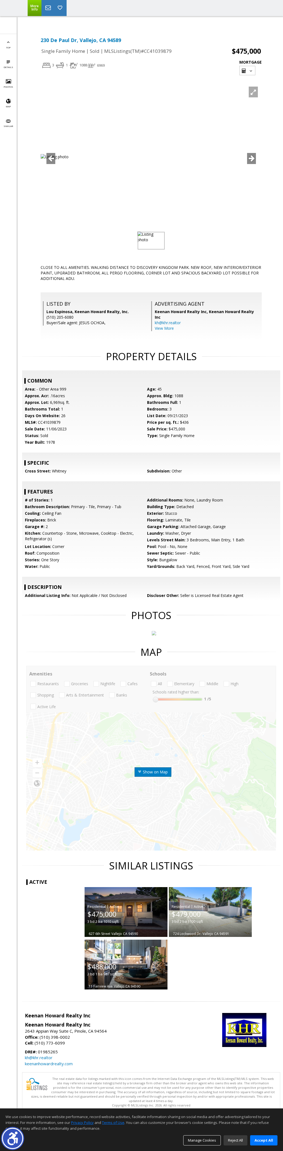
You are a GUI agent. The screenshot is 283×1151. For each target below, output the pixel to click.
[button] (12, 1138)
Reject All (235, 1140)
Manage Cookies (202, 1140)
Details (8, 67)
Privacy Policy (82, 1122)
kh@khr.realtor (168, 322)
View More (164, 328)
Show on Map (155, 772)
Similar (8, 126)
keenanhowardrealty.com (49, 1063)
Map (8, 106)
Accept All (264, 1140)
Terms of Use (113, 1122)
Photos (8, 86)
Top (8, 47)
